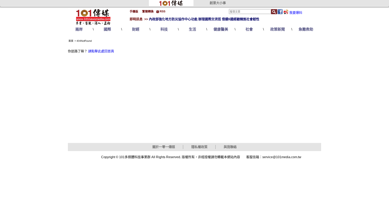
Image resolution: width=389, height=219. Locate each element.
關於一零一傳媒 (163, 147)
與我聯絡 (230, 147)
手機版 (134, 11)
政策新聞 (277, 29)
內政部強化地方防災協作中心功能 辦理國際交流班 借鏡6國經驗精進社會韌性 (204, 19)
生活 (192, 29)
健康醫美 (221, 29)
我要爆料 (295, 12)
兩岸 (79, 29)
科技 (164, 29)
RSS (162, 11)
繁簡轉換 (148, 11)
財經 (135, 29)
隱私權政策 (199, 147)
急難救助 (306, 29)
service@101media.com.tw (281, 157)
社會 (249, 29)
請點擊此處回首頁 (101, 51)
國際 (107, 29)
